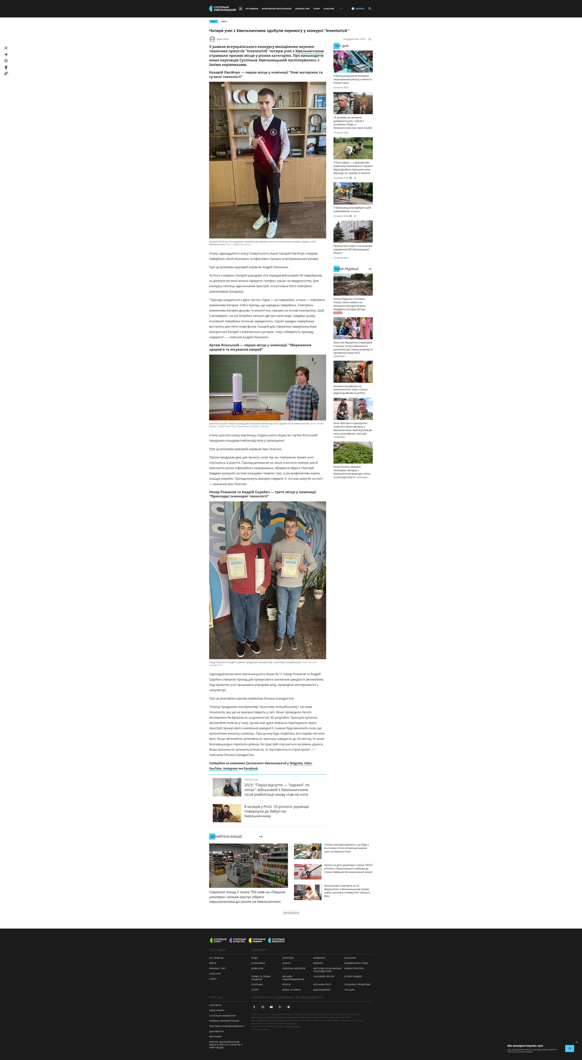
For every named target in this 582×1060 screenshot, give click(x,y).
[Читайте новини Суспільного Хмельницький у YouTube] (271, 1007)
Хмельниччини (309, 51)
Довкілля (257, 968)
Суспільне (292, 1023)
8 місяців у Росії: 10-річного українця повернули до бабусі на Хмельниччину (276, 811)
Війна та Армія (291, 989)
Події (254, 957)
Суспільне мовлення (222, 1015)
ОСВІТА (213, 21)
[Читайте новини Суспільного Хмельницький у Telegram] (288, 1007)
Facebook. (251, 768)
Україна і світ (302, 8)
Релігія (286, 984)
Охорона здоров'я (293, 968)
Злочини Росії (322, 984)
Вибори (318, 963)
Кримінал (319, 957)
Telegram (296, 763)
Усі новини (252, 8)
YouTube (215, 768)
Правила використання (224, 1020)
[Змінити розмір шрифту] (369, 39)
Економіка (258, 963)
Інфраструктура (354, 968)
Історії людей (353, 976)
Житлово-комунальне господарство (327, 970)
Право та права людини (261, 978)
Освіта (224, 21)
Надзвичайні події (356, 963)
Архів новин (216, 1010)
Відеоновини (321, 989)
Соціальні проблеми (357, 984)
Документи (216, 1031)
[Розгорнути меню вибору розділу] (240, 8)
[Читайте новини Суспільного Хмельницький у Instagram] (263, 1007)
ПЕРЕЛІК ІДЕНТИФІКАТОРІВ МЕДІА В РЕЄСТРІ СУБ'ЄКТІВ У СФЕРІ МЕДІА (225, 1044)
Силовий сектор (323, 976)
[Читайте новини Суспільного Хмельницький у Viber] (280, 1007)
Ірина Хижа (223, 39)
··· (341, 9)
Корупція (288, 957)
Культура (329, 8)
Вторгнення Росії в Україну (277, 8)
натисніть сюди (293, 1026)
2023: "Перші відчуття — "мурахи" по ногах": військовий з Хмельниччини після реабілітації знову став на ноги (277, 789)
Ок (569, 1048)
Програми (215, 1036)
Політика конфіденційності (227, 1026)
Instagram (230, 768)
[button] (6, 48)
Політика (257, 984)
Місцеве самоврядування (293, 978)
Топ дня (349, 989)
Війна (212, 963)
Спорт (316, 8)
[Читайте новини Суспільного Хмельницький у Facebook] (254, 1007)
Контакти (215, 1005)
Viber (308, 763)
